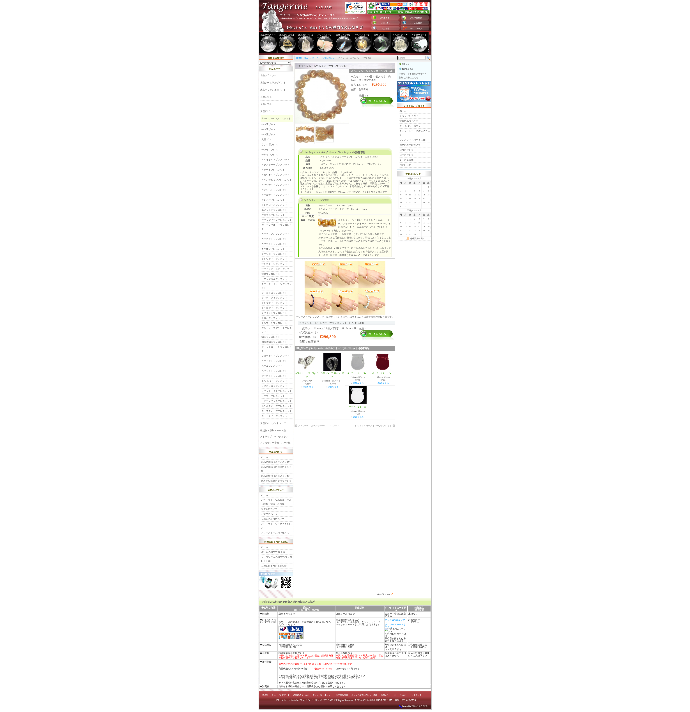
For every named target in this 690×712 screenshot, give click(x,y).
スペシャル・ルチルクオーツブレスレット (318, 425)
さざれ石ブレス (269, 144)
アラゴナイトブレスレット (275, 194)
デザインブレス (269, 154)
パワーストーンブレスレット (324, 36)
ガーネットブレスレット (274, 238)
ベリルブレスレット (271, 365)
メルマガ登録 (416, 18)
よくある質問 (416, 23)
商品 (306, 58)
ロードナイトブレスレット (275, 416)
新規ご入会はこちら (408, 77)
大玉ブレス (267, 139)
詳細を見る (308, 387)
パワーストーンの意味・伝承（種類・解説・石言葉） (276, 502)
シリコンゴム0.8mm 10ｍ (332, 375)
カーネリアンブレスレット (275, 233)
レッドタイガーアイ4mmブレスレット (373, 425)
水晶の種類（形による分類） (276, 476)
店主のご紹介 (406, 155)
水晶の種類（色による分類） (276, 462)
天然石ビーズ (267, 111)
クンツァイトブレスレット (275, 259)
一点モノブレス (269, 149)
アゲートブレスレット (273, 169)
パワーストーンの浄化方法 (275, 532)
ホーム (264, 457)
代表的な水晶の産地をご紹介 (276, 481)
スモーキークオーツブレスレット (276, 286)
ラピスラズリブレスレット (275, 386)
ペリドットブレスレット (274, 360)
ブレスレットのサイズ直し (413, 139)
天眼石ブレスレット (271, 318)
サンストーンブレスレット (275, 264)
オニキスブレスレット (273, 215)
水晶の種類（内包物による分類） (276, 469)
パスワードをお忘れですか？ (413, 74)
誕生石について (269, 509)
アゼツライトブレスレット (275, 174)
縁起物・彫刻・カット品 (273, 430)
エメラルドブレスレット (274, 210)
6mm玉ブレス (268, 129)
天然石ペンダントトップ (273, 423)
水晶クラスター (268, 35)
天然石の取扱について (272, 519)
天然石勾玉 (379, 35)
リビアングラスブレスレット (276, 401)
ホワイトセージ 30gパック (307, 375)
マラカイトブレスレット (274, 376)
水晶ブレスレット (270, 274)
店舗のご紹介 (406, 150)
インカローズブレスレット (275, 205)
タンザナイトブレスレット (275, 303)
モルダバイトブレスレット (275, 381)
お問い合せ (385, 23)
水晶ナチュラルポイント (287, 36)
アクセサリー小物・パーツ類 (419, 36)
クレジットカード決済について (414, 133)
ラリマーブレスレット (273, 396)
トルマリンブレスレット (274, 323)
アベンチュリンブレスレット (276, 179)
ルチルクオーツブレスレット (276, 406)
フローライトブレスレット (275, 355)
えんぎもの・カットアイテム (400, 36)
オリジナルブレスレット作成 (364, 695)
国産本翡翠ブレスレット (274, 342)
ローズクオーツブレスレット (276, 411)
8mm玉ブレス (268, 134)
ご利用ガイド (385, 18)
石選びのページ (269, 514)
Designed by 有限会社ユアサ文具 (415, 706)
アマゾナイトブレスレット (275, 184)
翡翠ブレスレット (270, 337)
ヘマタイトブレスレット (274, 370)
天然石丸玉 (266, 104)
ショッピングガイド (409, 116)
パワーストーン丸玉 (362, 36)
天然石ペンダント (343, 36)
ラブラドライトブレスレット (276, 391)
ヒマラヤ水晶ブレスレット (275, 279)
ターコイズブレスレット (274, 293)
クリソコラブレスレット (274, 254)
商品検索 (385, 28)
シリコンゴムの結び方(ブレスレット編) (276, 559)
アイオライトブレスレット (275, 159)
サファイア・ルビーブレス (275, 269)
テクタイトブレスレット (274, 313)
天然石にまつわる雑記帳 (274, 566)
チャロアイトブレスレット (275, 308)
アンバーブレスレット (273, 199)
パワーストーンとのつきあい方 (276, 526)
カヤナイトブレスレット (274, 243)
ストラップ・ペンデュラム (274, 436)
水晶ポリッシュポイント (305, 36)
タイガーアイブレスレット (275, 298)
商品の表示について (409, 145)
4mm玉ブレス (268, 124)
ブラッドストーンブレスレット (276, 349)
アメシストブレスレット (274, 189)
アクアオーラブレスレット (275, 164)
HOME (299, 58)
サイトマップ (416, 28)
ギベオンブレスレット (273, 249)
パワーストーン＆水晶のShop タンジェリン (297, 700)
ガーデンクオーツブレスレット (276, 227)
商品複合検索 (342, 695)
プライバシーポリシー (411, 126)
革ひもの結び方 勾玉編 (273, 552)
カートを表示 (400, 695)
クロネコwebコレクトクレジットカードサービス (395, 623)
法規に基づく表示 (408, 121)
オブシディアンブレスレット (276, 220)
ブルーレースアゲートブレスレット (276, 330)
